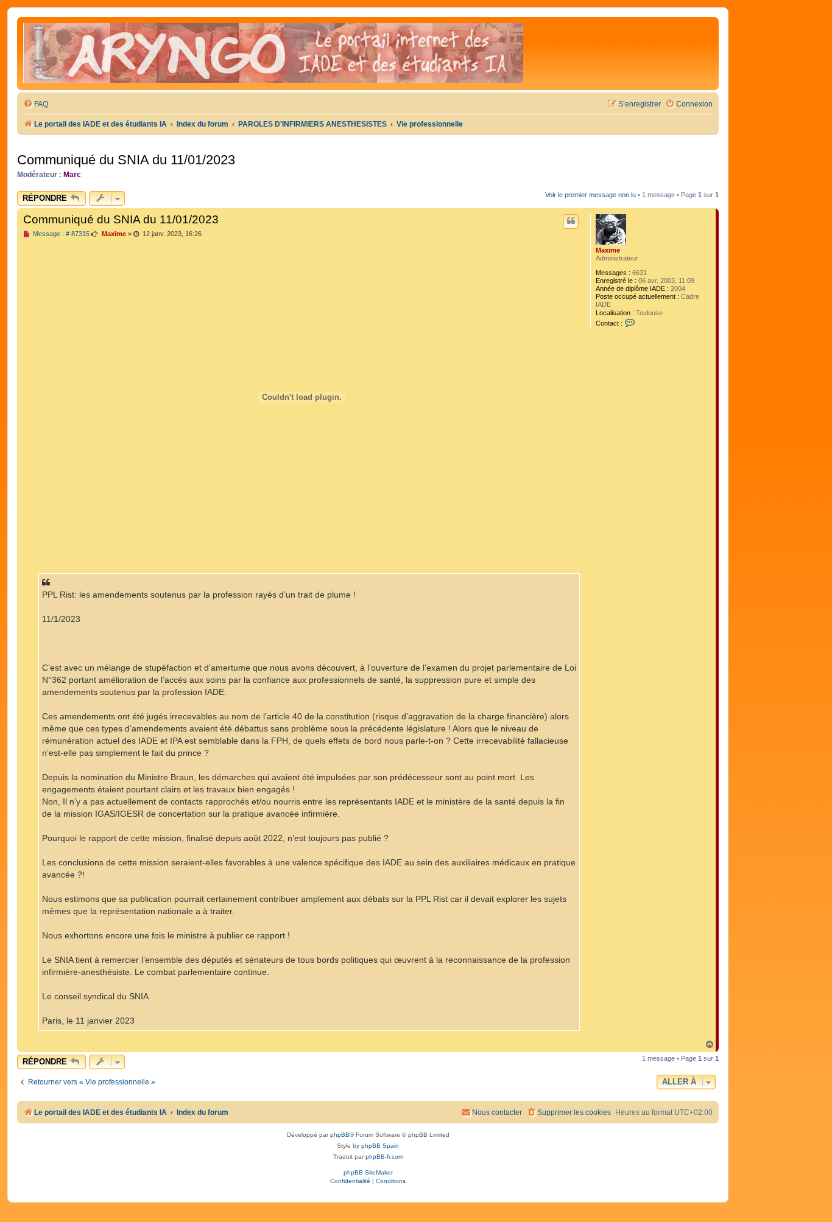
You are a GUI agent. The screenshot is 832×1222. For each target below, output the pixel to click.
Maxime (608, 250)
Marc (72, 174)
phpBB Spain (380, 1145)
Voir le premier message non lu (590, 194)
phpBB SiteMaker (368, 1172)
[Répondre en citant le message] (571, 221)
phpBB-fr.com (384, 1156)
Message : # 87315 (60, 234)
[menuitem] (35, 104)
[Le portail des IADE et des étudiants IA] (273, 53)
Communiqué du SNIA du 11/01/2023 (126, 159)
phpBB (340, 1134)
